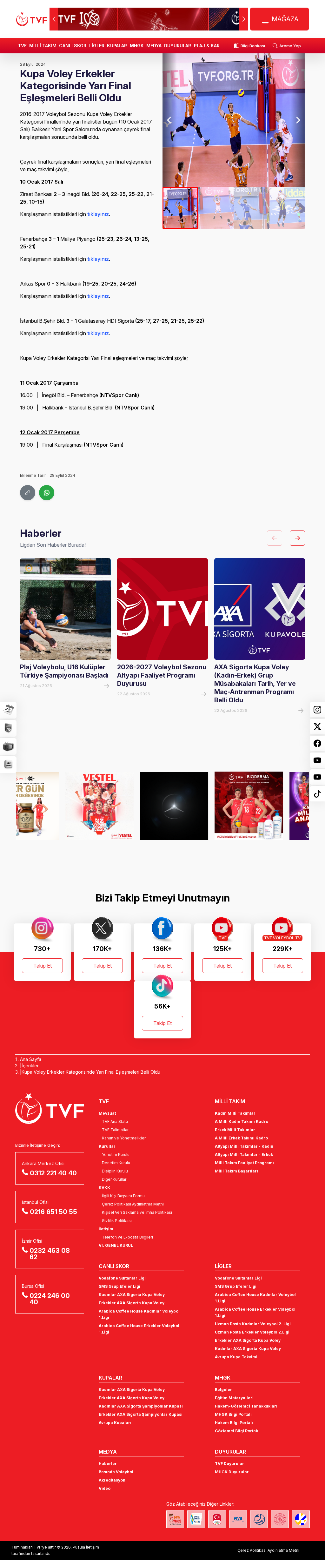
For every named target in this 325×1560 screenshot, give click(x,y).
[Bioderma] (200, 806)
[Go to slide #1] (180, 208)
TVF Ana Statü (115, 1121)
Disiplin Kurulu (115, 1171)
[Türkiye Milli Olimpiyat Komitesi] (217, 1519)
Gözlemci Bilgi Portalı (236, 1430)
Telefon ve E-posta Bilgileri (127, 1237)
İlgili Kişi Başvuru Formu (123, 1195)
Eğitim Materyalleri (234, 1397)
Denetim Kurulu (116, 1162)
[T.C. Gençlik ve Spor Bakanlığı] (280, 1519)
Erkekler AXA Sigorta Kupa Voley (131, 1302)
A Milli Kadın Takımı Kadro (241, 1121)
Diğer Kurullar (114, 1179)
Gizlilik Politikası (117, 1220)
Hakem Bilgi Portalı (234, 1422)
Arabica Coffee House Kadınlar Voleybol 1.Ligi (139, 1314)
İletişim (106, 1228)
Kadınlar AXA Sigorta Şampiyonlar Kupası (141, 1406)
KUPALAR (117, 45)
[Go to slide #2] (216, 208)
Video (104, 1488)
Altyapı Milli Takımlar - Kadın (244, 1146)
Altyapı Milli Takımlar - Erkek (244, 1154)
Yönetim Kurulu (115, 1154)
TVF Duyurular (229, 1463)
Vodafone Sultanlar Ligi (122, 1278)
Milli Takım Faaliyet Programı (244, 1162)
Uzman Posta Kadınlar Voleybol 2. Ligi (253, 1323)
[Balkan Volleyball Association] (259, 1519)
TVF (22, 45)
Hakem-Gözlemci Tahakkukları (246, 1406)
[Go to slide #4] (287, 208)
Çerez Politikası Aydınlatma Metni (133, 1204)
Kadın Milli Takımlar (235, 1113)
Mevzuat (107, 1113)
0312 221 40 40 (53, 1173)
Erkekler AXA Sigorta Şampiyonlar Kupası (140, 1414)
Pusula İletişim (86, 1547)
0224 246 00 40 (50, 1299)
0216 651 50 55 (53, 1212)
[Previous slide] (169, 120)
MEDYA (154, 45)
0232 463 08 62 (50, 1253)
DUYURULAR (177, 45)
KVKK (104, 1187)
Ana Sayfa (30, 1059)
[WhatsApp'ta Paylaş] (46, 492)
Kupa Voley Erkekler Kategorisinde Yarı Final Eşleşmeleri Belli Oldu (91, 1072)
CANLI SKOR (72, 45)
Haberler (108, 1463)
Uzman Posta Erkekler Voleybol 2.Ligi (252, 1332)
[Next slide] (298, 120)
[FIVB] (238, 1519)
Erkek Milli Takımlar (235, 1129)
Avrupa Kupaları (115, 1422)
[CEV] (301, 1519)
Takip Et (42, 965)
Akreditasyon (112, 1480)
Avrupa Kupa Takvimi (236, 1356)
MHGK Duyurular (232, 1471)
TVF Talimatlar (115, 1129)
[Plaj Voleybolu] (196, 1519)
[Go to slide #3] (251, 208)
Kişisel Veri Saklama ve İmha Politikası (137, 1212)
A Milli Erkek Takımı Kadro (241, 1138)
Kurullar (107, 1146)
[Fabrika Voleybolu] (175, 1519)
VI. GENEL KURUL (116, 1245)
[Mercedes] (125, 806)
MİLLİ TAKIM (42, 45)
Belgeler (223, 1389)
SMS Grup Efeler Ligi (119, 1286)
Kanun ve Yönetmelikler (124, 1138)
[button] (243, 19)
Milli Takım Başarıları (236, 1171)
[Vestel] (50, 806)
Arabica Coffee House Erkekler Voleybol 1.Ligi (139, 1328)
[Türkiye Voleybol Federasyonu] (31, 19)
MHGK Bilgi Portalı (233, 1414)
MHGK (137, 45)
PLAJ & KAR (207, 45)
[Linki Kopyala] (27, 492)
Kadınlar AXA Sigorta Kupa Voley (132, 1294)
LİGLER (96, 45)
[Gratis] (275, 806)
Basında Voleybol (116, 1471)
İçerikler (30, 1065)
